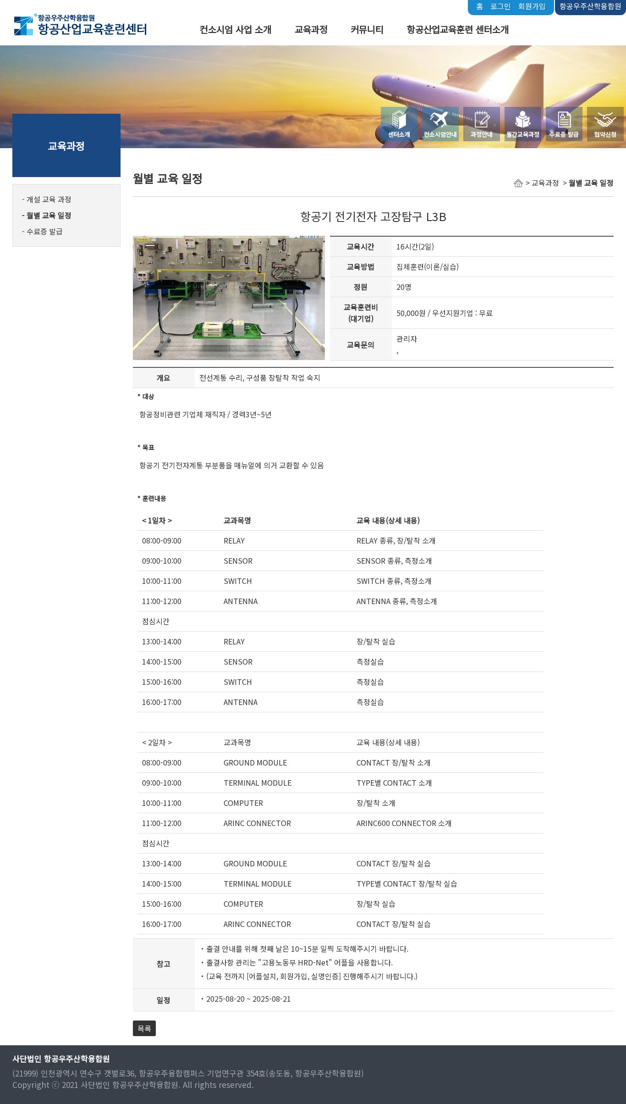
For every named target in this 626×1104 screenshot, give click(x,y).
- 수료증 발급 (42, 231)
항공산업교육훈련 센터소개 (458, 29)
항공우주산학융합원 (590, 5)
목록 (144, 1028)
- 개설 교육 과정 (46, 199)
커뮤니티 (367, 29)
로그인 (500, 5)
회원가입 (532, 5)
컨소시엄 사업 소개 (235, 29)
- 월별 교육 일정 (46, 215)
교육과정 (311, 29)
